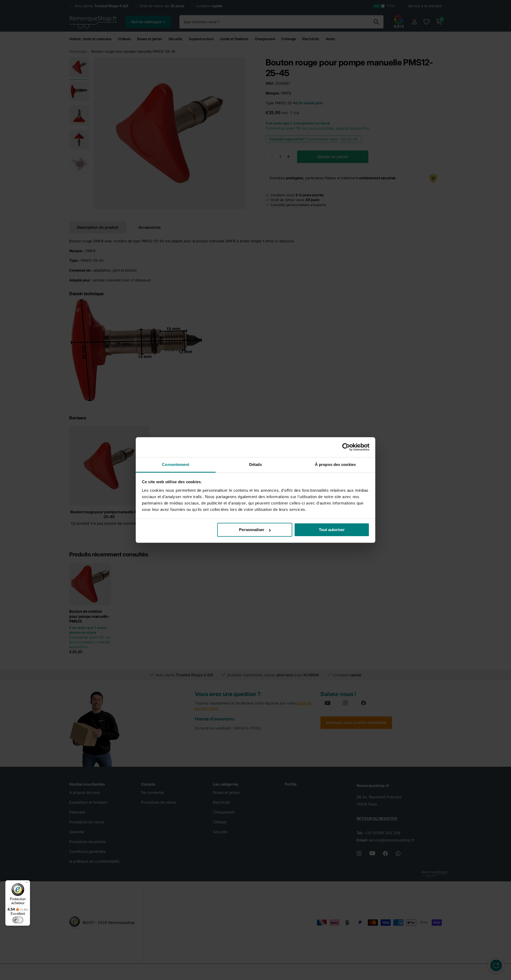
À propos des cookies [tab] (335, 464)
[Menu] (27, 883)
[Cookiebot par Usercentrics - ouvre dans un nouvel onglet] (346, 447)
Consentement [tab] (175, 464)
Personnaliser (251, 529)
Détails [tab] (255, 464)
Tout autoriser (331, 529)
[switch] (18, 920)
